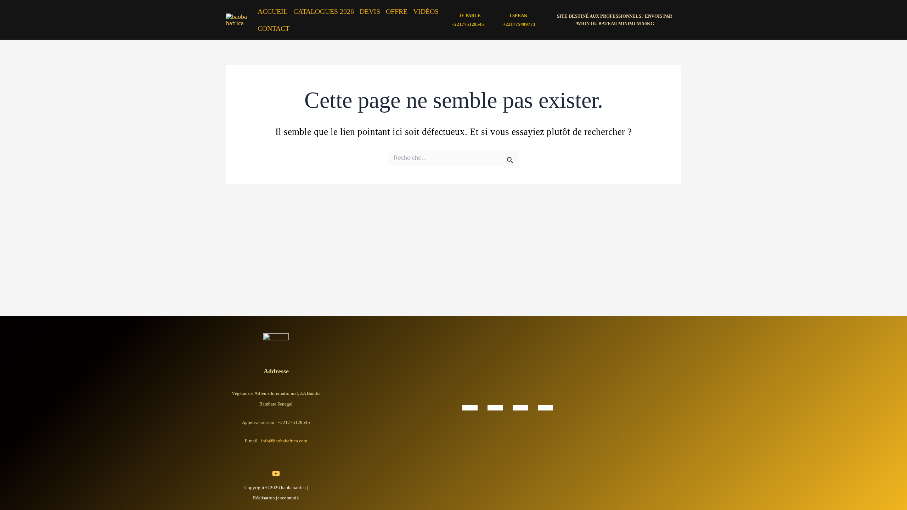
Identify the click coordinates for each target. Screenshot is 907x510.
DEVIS (370, 11)
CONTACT (273, 28)
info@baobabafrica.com (284, 440)
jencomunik (287, 497)
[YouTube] (276, 473)
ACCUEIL (273, 11)
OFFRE (396, 11)
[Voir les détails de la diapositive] (470, 407)
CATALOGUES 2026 (323, 11)
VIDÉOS (426, 11)
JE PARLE (470, 15)
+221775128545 (468, 24)
